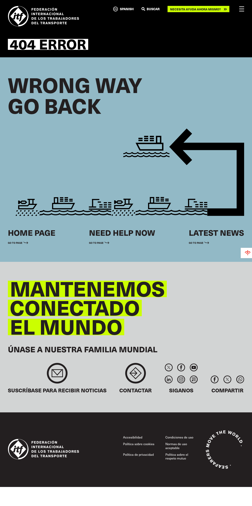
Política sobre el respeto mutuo (176, 456)
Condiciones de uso (179, 437)
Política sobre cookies (138, 443)
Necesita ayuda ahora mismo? (195, 9)
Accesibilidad (132, 437)
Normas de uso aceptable (176, 445)
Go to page (15, 242)
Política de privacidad (138, 454)
